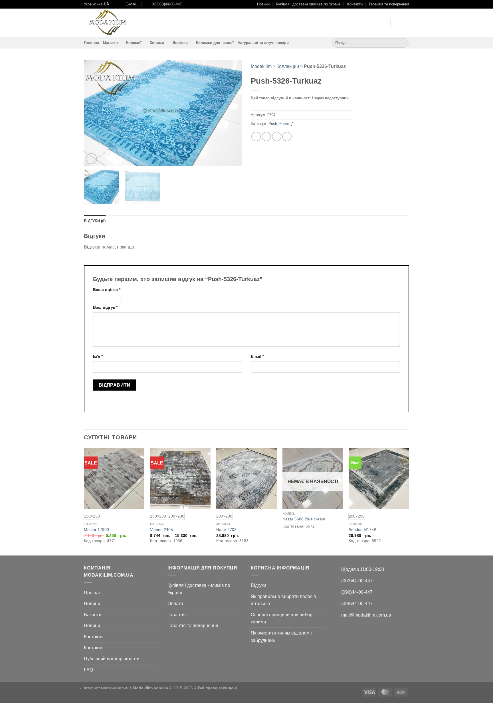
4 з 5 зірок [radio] (129, 298)
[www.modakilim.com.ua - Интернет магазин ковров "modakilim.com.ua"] (107, 23)
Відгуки (258, 585)
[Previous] (94, 112)
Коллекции (287, 66)
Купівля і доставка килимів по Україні (308, 4)
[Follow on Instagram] (367, 22)
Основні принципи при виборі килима (282, 618)
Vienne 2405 (161, 529)
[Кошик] (406, 23)
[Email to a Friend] (276, 136)
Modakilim (261, 66)
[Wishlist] (397, 23)
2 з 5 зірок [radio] (102, 298)
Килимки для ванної (215, 43)
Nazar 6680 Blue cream (303, 519)
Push (272, 124)
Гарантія (176, 614)
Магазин (110, 43)
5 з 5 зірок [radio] (147, 298)
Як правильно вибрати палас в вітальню (283, 600)
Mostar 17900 (96, 529)
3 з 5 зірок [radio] (114, 298)
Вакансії (92, 614)
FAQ (88, 669)
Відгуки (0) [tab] (95, 221)
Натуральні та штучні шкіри (263, 43)
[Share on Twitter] (266, 136)
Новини (263, 4)
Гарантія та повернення (389, 4)
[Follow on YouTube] (382, 22)
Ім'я (98, 356)
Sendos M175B (362, 529)
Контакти (355, 4)
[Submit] (403, 43)
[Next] (232, 112)
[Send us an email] (375, 22)
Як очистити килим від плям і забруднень (281, 637)
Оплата (175, 603)
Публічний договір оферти (112, 658)
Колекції (134, 43)
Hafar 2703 (226, 529)
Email (257, 356)
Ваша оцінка (106, 289)
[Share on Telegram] (287, 136)
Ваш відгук (105, 307)
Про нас (92, 592)
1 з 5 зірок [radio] (94, 298)
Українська (93, 4)
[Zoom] (91, 158)
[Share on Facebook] (256, 136)
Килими (157, 43)
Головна (91, 43)
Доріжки (180, 43)
